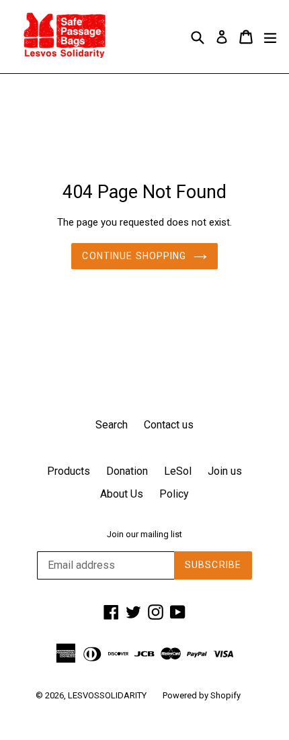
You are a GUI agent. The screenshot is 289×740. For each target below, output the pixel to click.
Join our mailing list (144, 534)
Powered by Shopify (202, 695)
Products (68, 471)
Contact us (169, 424)
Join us (225, 471)
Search (111, 424)
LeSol (178, 471)
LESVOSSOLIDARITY (107, 695)
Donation (127, 471)
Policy (174, 494)
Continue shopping (134, 255)
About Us (121, 494)
